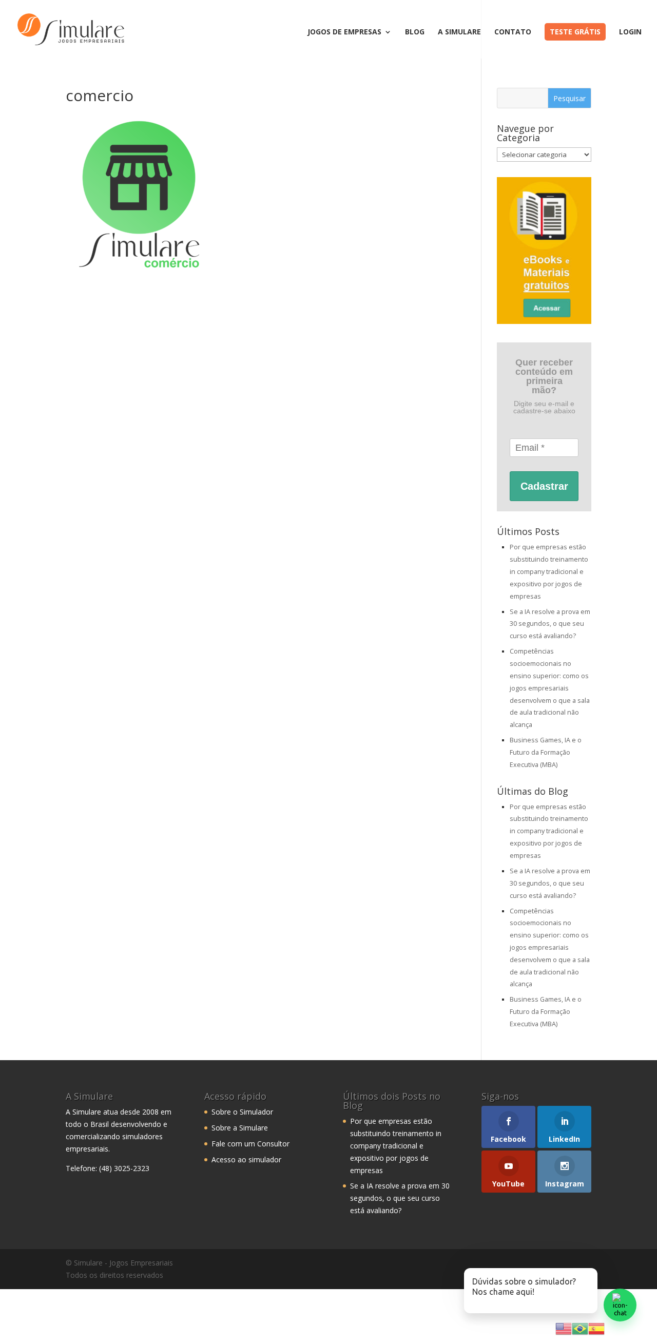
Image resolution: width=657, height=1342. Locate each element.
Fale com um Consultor (250, 1143)
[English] (563, 1328)
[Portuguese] (580, 1328)
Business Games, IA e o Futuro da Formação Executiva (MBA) (546, 752)
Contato (512, 32)
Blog (414, 32)
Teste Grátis (575, 31)
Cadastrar (544, 486)
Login (630, 32)
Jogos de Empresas (344, 32)
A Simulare (459, 32)
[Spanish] (596, 1328)
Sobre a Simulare (239, 1128)
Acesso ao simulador (246, 1159)
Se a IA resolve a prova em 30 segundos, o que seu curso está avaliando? (550, 624)
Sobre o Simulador (242, 1112)
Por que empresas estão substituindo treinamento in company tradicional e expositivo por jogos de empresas (549, 571)
